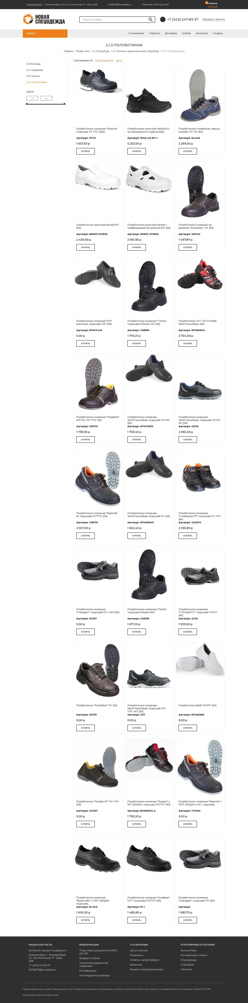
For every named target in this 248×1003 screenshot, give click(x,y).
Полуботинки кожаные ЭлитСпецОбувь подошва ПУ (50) (148, 515)
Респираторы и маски (194, 955)
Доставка (171, 33)
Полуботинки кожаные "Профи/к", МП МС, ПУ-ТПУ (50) (97, 419)
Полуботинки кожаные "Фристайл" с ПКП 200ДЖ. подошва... (92, 900)
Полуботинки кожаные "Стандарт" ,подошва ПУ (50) (196, 899)
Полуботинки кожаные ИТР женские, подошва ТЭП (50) (94, 322)
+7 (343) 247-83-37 (182, 19)
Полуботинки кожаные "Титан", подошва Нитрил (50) (147, 611)
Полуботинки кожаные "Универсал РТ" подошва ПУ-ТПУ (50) (199, 516)
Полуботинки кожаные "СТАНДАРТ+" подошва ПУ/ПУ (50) (197, 612)
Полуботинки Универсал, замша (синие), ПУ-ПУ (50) (198, 130)
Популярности (104, 60)
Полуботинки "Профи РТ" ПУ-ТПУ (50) (97, 803)
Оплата (186, 33)
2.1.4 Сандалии (34, 70)
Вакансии (136, 964)
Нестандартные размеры (94, 975)
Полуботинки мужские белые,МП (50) (97, 226)
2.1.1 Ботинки (33, 63)
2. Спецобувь (101, 51)
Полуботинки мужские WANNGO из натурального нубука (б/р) (148, 130)
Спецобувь (187, 964)
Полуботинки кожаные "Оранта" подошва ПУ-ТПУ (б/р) (96, 130)
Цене (119, 60)
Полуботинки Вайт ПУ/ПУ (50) (197, 705)
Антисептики (188, 950)
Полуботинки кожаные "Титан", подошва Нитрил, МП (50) (147, 322)
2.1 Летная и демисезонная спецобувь (136, 51)
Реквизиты (136, 955)
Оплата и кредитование (144, 959)
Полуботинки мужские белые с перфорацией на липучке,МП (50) (148, 226)
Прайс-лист (83, 51)
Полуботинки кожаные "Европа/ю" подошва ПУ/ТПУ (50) (96, 515)
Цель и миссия (139, 950)
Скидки (218, 33)
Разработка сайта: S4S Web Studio (40, 995)
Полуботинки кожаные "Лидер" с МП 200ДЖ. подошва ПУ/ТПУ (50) (148, 803)
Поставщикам (87, 970)
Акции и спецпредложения (146, 969)
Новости (154, 33)
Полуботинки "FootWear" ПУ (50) (96, 705)
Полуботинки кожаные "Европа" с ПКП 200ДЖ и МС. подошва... (200, 803)
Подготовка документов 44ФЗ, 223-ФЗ (98, 952)
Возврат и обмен (89, 958)
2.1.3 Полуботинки (173, 51)
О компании (136, 33)
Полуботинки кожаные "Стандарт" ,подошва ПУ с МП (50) (97, 611)
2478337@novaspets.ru (42, 969)
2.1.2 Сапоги (33, 76)
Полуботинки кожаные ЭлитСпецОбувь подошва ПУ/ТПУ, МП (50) (146, 708)
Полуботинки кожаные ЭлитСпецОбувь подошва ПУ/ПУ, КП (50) (199, 420)
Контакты (202, 33)
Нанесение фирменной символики (93, 964)
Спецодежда (188, 959)
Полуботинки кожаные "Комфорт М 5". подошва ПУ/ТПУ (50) (148, 899)
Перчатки (186, 969)
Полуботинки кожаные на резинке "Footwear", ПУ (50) (195, 226)
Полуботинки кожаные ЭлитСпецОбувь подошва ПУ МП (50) (148, 420)
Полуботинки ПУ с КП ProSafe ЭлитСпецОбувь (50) (197, 322)
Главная (68, 51)
